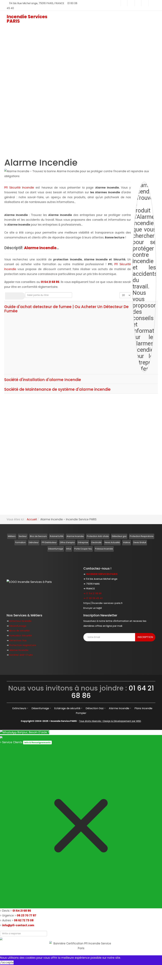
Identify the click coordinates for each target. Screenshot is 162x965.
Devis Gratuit (139, 542)
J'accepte (7, 962)
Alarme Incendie (75, 536)
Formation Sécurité (20, 635)
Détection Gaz (18, 640)
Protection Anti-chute (98, 536)
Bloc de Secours (38, 536)
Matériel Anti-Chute (21, 654)
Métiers (12, 536)
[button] (47, 78)
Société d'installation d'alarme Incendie (42, 379)
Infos (68, 548)
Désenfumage (55, 548)
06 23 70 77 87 (26, 915)
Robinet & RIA (56, 536)
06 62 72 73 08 (24, 920)
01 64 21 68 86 (21, 911)
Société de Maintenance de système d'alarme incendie (57, 389)
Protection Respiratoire (141, 536)
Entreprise (83, 542)
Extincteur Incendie (20, 621)
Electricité (96, 542)
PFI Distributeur (49, 542)
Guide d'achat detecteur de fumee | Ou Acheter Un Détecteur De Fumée (66, 308)
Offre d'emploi (67, 542)
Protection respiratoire (22, 645)
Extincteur (34, 542)
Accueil (32, 519)
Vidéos (126, 542)
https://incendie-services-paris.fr (103, 603)
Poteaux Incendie (104, 548)
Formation (20, 542)
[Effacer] (20, 296)
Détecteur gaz (119, 536)
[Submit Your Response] (1, 938)
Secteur (23, 536)
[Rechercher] (10, 296)
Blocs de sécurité (19, 630)
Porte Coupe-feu (83, 548)
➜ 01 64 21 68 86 (92, 593)
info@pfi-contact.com (18, 925)
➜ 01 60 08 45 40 (93, 598)
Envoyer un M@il (92, 608)
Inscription (145, 637)
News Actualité (112, 542)
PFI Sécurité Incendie (19, 187)
